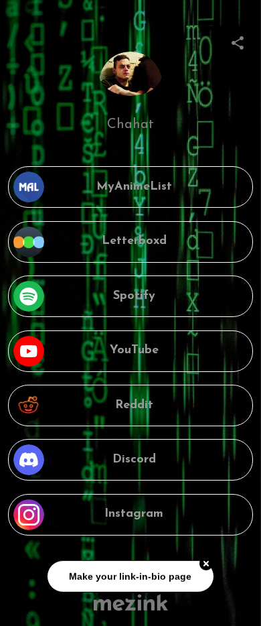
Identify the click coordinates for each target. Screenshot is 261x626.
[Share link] (238, 41)
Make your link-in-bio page (131, 576)
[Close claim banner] (206, 564)
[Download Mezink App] (131, 602)
